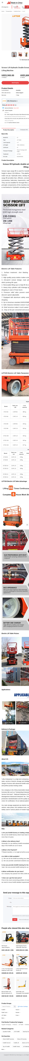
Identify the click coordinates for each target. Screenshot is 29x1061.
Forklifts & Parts (17, 11)
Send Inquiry (15, 82)
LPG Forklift (17, 1031)
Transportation (9, 11)
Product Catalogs (23, 1006)
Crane (17, 1015)
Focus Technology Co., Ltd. (19, 1054)
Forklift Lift (16, 1042)
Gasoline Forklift (7, 1031)
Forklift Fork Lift (6, 1042)
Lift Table (4, 1015)
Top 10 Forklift (6, 1046)
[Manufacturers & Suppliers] (14, 2)
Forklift (23, 11)
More (3, 1049)
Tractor (17, 1009)
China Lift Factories (22, 1039)
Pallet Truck (4, 1012)
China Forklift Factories (8, 1039)
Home (3, 11)
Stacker (17, 1012)
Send (15, 919)
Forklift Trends (16, 1046)
